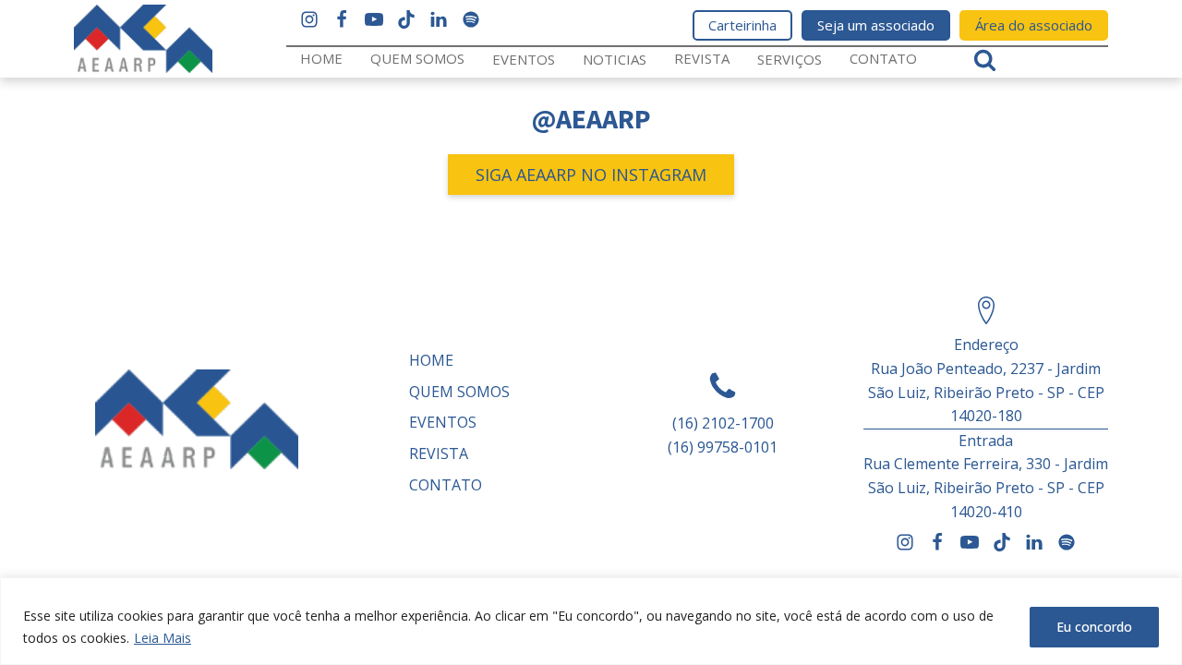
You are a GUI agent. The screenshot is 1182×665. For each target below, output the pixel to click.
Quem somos (417, 58)
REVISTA (702, 58)
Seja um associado (876, 25)
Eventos (523, 59)
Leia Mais (162, 638)
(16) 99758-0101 (723, 447)
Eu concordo (1094, 626)
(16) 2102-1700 (723, 423)
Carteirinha (742, 25)
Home (321, 58)
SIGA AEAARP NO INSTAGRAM (591, 174)
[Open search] (985, 59)
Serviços (789, 59)
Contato (883, 58)
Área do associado (1033, 25)
